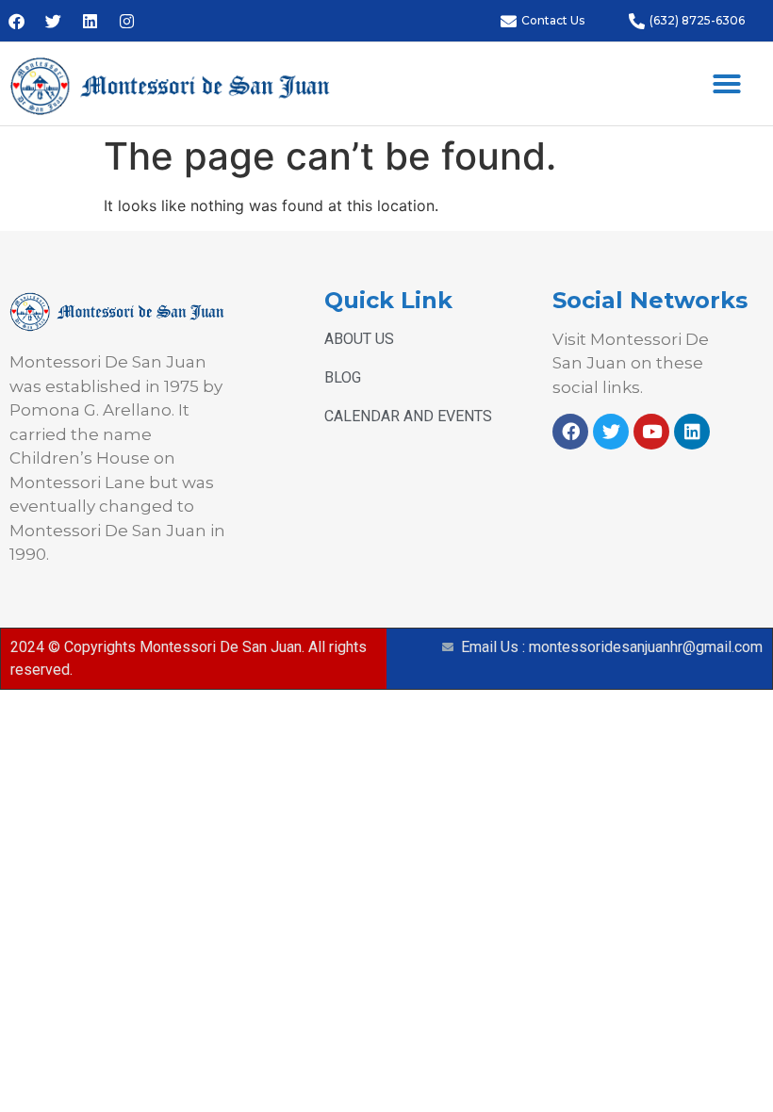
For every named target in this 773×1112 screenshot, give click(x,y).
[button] (726, 83)
